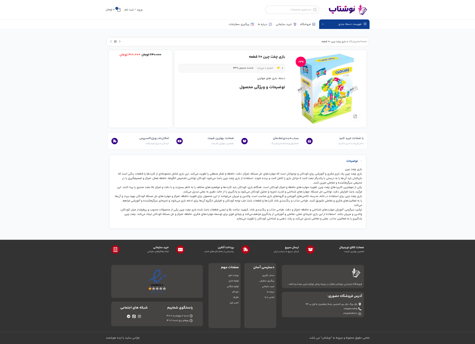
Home (363, 42)
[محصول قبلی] (120, 41)
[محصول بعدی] (111, 41)
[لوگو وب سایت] (346, 9)
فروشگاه (353, 42)
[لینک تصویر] (157, 281)
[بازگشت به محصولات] (115, 41)
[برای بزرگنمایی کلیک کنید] (355, 116)
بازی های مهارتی (267, 78)
